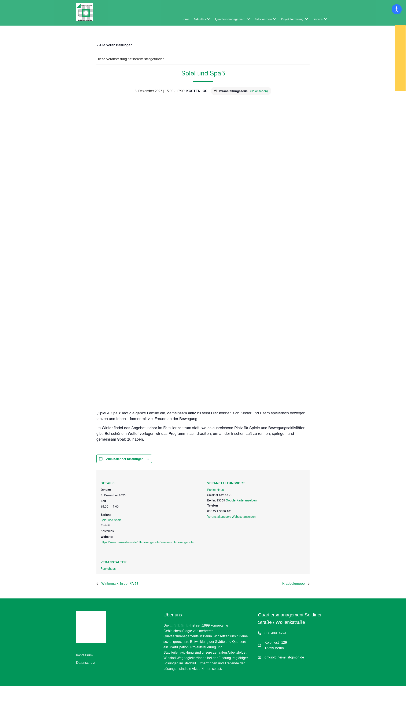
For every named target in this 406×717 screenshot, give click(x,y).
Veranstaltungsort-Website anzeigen (231, 516)
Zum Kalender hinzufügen (125, 459)
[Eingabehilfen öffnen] (397, 9)
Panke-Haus (215, 490)
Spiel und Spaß (111, 520)
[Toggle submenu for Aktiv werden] (274, 18)
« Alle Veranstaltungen (114, 44)
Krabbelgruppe (294, 583)
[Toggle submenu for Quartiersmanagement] (248, 18)
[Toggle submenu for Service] (325, 18)
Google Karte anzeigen (241, 500)
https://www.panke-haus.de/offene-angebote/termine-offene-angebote (147, 542)
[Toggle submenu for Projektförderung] (306, 18)
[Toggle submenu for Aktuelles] (208, 18)
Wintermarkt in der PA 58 (119, 583)
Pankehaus (108, 568)
